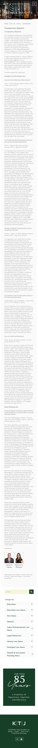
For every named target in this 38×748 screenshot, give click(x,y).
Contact (17, 731)
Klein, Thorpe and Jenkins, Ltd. (21, 730)
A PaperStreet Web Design (19, 733)
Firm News (11, 616)
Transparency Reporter (14, 28)
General (10, 621)
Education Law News (16, 610)
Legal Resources (14, 635)
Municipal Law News (16, 647)
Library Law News (15, 641)
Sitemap (10, 731)
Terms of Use (24, 731)
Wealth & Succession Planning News (16, 654)
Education (11, 604)
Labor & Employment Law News (18, 628)
